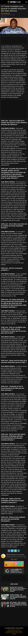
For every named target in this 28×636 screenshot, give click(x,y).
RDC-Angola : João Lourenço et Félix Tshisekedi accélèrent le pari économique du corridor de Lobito (18, 604)
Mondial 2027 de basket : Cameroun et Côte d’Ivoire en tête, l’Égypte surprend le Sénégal (18, 589)
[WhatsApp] (15, 550)
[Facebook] (9, 550)
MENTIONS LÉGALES (18, 631)
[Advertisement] (14, 40)
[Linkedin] (18, 550)
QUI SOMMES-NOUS (10, 631)
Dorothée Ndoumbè (5, 13)
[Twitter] (12, 550)
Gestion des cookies (19, 632)
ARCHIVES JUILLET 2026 (10, 632)
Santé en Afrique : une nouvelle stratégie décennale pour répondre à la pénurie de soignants (18, 596)
